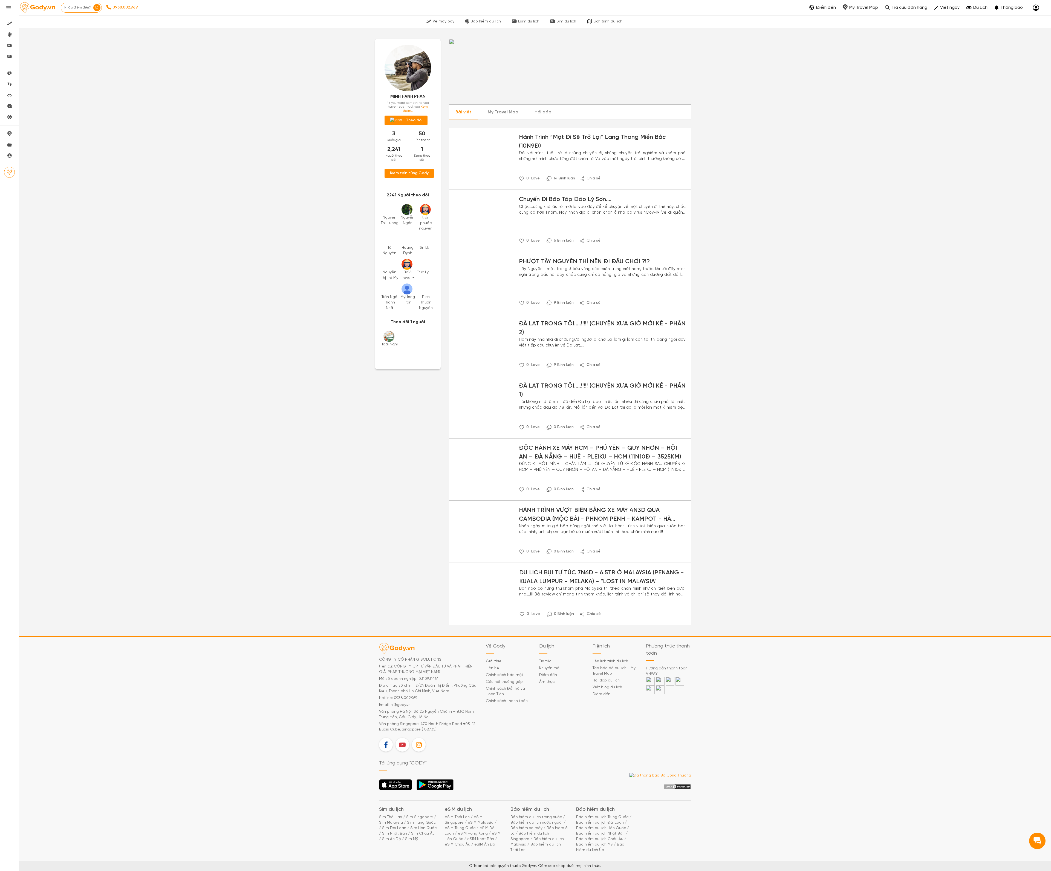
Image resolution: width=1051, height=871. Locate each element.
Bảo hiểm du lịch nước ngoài (536, 823)
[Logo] (37, 7)
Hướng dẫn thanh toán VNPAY (667, 671)
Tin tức (545, 661)
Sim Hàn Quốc (423, 828)
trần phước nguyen (425, 223)
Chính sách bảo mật (504, 675)
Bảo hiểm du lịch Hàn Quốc (601, 828)
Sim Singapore (419, 817)
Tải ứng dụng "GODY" (395, 786)
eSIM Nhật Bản (480, 839)
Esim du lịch (528, 21)
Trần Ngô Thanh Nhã (389, 302)
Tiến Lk (423, 248)
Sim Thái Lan (390, 817)
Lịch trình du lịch (607, 21)
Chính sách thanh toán (507, 701)
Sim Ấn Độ (391, 839)
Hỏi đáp (543, 112)
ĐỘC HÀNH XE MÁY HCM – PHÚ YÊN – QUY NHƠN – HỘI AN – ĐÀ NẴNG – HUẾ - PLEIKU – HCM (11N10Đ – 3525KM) (600, 452)
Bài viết (463, 112)
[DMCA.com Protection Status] (677, 787)
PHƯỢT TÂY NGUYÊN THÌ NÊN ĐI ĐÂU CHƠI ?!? (584, 261)
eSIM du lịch (458, 809)
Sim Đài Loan (394, 828)
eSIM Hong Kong (473, 834)
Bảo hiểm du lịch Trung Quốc (602, 817)
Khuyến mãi (549, 668)
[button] (1008, 7)
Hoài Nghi (389, 344)
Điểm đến (548, 675)
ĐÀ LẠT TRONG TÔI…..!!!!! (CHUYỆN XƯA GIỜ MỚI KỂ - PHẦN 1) (602, 390)
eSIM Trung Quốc (460, 828)
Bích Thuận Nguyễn (426, 302)
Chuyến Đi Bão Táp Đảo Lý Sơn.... (565, 199)
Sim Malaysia (391, 823)
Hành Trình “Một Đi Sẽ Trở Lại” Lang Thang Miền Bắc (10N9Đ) (592, 141)
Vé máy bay (443, 21)
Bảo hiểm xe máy (526, 828)
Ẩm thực (547, 682)
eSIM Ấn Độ (484, 845)
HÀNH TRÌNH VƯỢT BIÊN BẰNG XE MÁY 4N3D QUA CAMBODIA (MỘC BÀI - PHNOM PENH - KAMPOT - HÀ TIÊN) (595, 515)
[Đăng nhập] (1036, 7)
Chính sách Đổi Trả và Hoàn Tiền (505, 691)
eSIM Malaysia (480, 823)
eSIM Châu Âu (457, 845)
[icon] (521, 178)
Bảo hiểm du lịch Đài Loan (600, 823)
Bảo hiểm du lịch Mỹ (594, 845)
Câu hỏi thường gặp (504, 682)
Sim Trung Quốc (421, 823)
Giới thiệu (495, 661)
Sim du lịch (566, 21)
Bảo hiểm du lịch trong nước (536, 817)
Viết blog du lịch (607, 687)
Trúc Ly (423, 272)
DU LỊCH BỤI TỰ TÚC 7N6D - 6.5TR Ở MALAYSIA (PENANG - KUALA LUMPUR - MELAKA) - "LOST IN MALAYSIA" (601, 577)
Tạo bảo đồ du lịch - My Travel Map (614, 671)
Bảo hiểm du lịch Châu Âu (599, 839)
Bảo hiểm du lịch (485, 21)
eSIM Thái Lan (457, 817)
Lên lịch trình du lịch (610, 661)
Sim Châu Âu (423, 834)
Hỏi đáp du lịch (606, 680)
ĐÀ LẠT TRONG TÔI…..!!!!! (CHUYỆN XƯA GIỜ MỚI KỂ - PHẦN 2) (602, 328)
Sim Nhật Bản (394, 834)
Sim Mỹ (411, 839)
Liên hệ (492, 668)
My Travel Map (503, 112)
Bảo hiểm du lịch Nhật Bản (600, 834)
